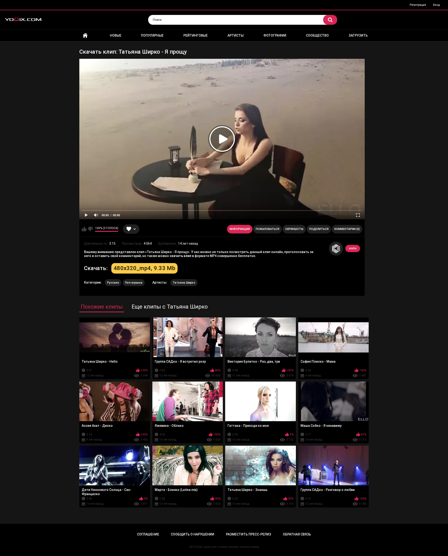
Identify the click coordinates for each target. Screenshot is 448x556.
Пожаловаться (267, 229)
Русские (113, 282)
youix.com (210, 547)
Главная (85, 36)
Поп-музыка (133, 282)
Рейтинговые (195, 35)
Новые (115, 35)
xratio (353, 248)
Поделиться (319, 229)
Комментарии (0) (347, 229)
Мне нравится (84, 229)
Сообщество (317, 35)
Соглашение (148, 534)
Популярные (152, 35)
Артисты (236, 35)
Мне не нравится (90, 229)
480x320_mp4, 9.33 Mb (144, 268)
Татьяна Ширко (184, 282)
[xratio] (336, 249)
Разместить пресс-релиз (248, 534)
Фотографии (274, 35)
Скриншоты (294, 229)
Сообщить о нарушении (192, 534)
